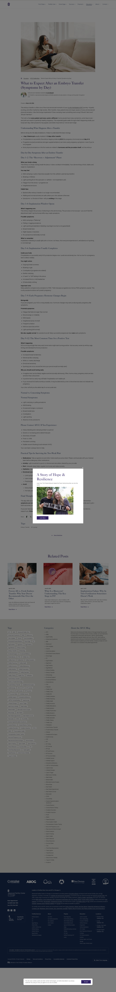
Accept (86, 982)
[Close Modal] (83, 468)
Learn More (43, 518)
